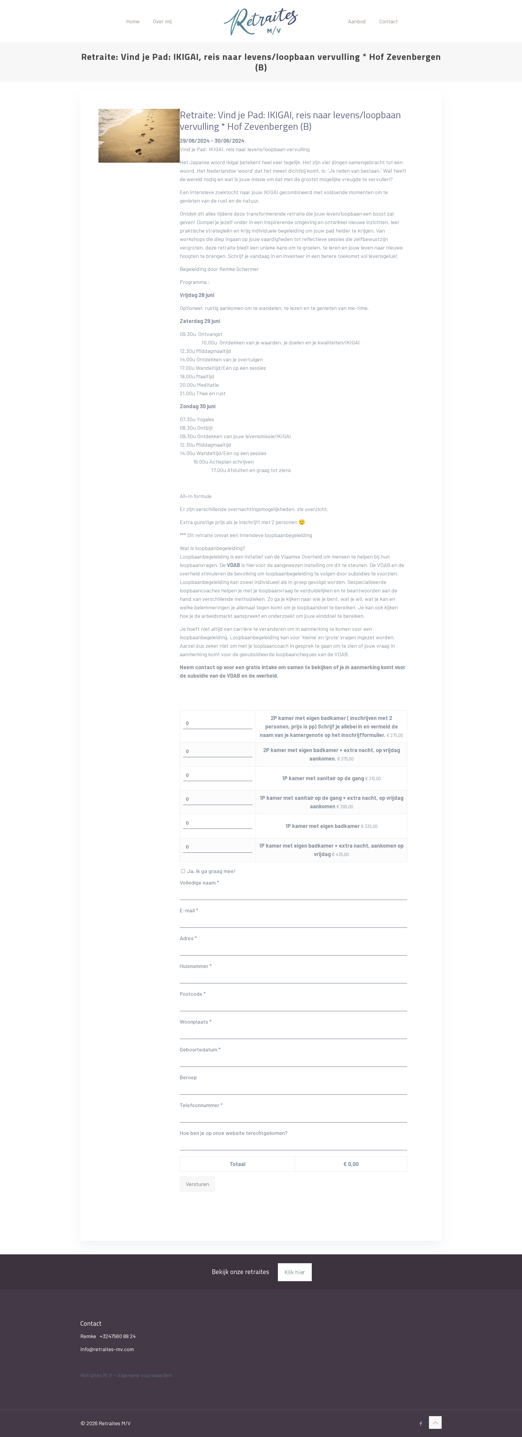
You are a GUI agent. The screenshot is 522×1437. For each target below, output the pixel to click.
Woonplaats (195, 1021)
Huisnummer (196, 966)
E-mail (189, 910)
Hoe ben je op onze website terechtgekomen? (234, 1132)
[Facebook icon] (420, 1423)
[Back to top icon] (435, 1422)
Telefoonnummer (201, 1105)
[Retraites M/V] (261, 21)
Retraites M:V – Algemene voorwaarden (126, 1375)
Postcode (193, 993)
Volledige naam (199, 882)
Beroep (188, 1077)
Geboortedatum (200, 1049)
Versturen (197, 1184)
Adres (188, 938)
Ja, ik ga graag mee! (211, 871)
